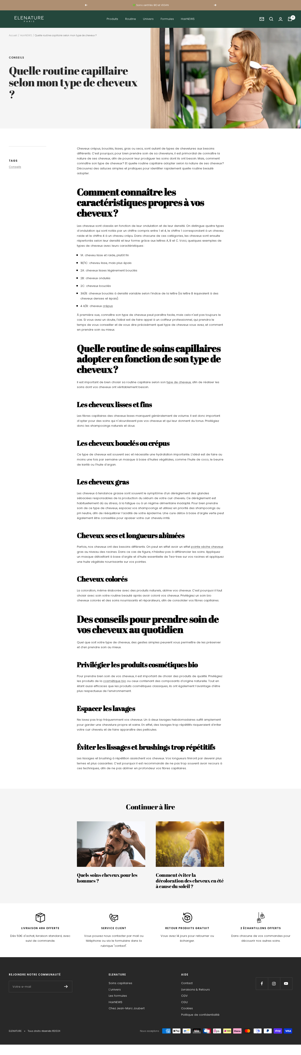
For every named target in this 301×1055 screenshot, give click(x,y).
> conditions (171, 7)
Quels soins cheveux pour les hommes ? (107, 878)
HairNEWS (188, 19)
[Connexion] (280, 19)
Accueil (13, 35)
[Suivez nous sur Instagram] (274, 983)
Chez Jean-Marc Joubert (127, 1008)
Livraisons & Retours (195, 989)
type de (173, 382)
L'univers (115, 989)
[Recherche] (271, 19)
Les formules (118, 996)
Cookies (187, 1008)
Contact (187, 983)
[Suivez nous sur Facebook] (262, 983)
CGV (184, 996)
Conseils (16, 57)
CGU (184, 1002)
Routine (130, 19)
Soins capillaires (120, 983)
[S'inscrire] (66, 986)
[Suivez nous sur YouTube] (286, 983)
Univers (148, 19)
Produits (112, 19)
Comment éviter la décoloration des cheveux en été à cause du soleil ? (190, 880)
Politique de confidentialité (200, 1015)
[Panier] (290, 19)
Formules (167, 19)
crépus (108, 306)
